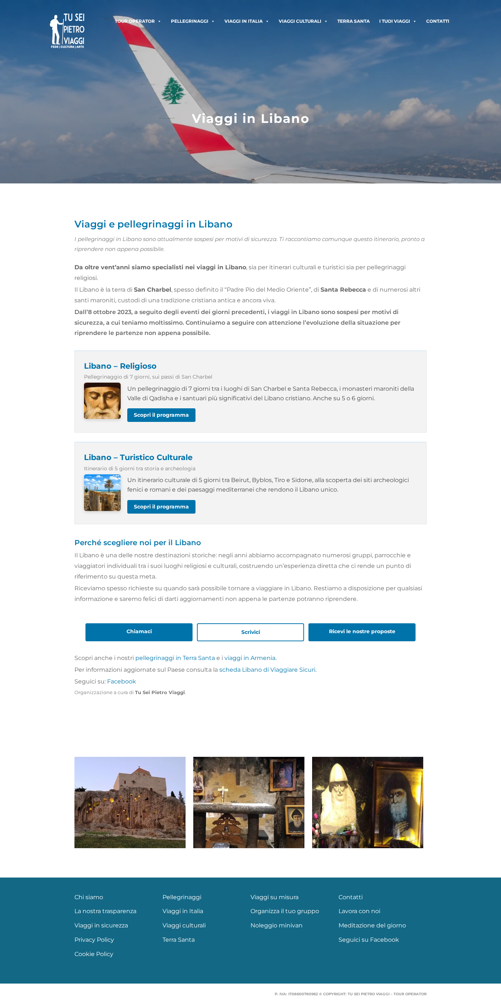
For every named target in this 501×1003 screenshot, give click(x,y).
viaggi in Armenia (249, 657)
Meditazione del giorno (372, 925)
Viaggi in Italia (243, 21)
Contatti (437, 21)
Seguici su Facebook (369, 939)
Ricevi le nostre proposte (362, 631)
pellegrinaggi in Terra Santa (175, 657)
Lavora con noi (359, 911)
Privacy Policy (94, 939)
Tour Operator (135, 21)
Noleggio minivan (277, 925)
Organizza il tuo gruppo (285, 911)
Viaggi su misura (275, 897)
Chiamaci (139, 631)
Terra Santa (353, 21)
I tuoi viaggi (394, 21)
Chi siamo (88, 897)
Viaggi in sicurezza (101, 925)
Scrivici (250, 632)
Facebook (121, 681)
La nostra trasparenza (105, 911)
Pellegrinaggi (189, 21)
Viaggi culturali (300, 21)
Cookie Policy (93, 954)
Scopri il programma (161, 415)
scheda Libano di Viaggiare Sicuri (267, 669)
